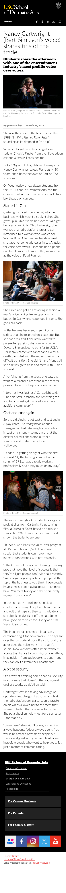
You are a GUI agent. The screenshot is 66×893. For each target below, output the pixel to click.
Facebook (37, 21)
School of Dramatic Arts (20, 8)
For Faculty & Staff (21, 825)
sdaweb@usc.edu (40, 863)
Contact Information (16, 768)
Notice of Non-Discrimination (19, 859)
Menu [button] (8, 21)
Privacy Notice (11, 856)
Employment (12, 773)
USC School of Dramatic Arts (26, 762)
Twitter (48, 21)
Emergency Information (18, 778)
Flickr (10, 841)
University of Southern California (58, 6)
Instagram (42, 21)
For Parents (15, 813)
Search (59, 21)
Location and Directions (18, 784)
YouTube (54, 21)
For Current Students (22, 801)
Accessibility (12, 789)
